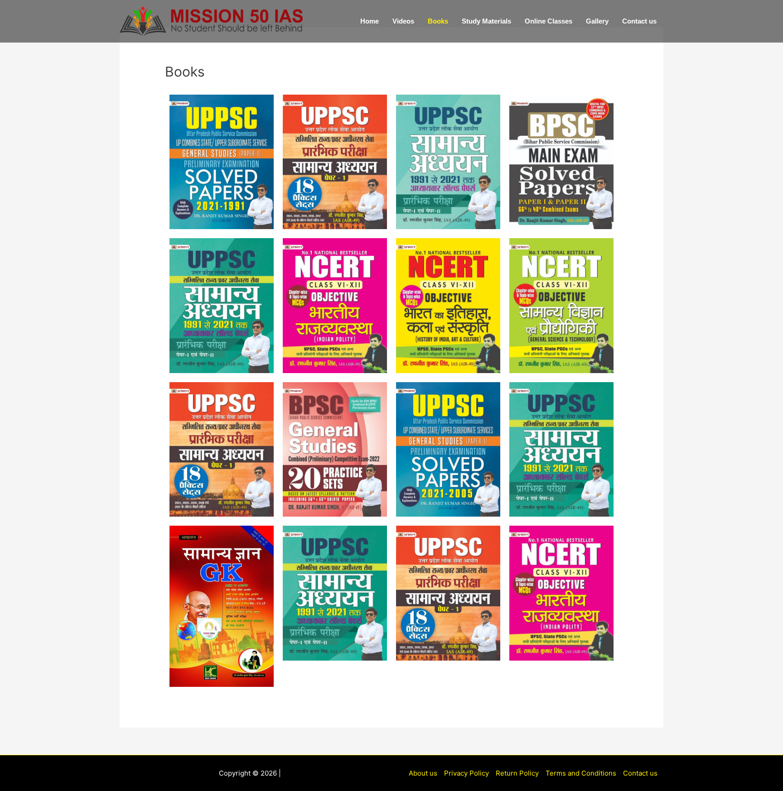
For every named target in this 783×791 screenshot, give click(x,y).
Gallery (597, 21)
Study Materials (486, 21)
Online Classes (548, 21)
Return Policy (517, 773)
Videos (403, 21)
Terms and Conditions (581, 773)
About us (423, 773)
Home (369, 21)
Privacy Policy (466, 773)
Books (438, 21)
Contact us (639, 21)
